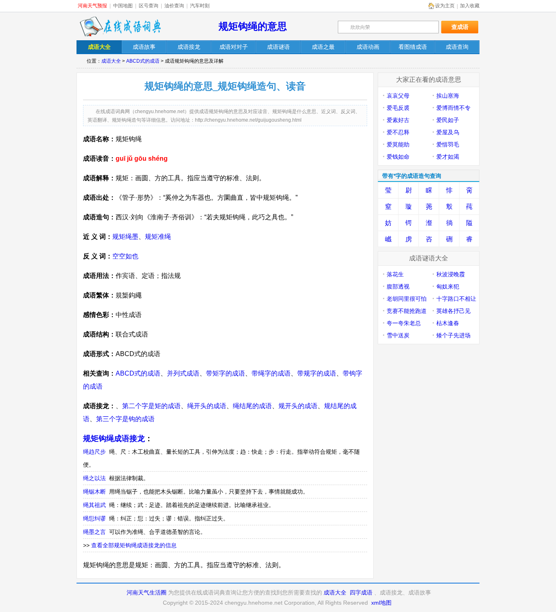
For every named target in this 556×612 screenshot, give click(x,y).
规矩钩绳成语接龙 (114, 438)
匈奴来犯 (447, 286)
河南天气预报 (92, 6)
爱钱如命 (398, 156)
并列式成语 (183, 373)
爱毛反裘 (398, 108)
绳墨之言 (94, 532)
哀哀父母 (398, 95)
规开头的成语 (297, 405)
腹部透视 (398, 286)
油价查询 (174, 6)
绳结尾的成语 (252, 405)
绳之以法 (94, 478)
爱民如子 (447, 120)
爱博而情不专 (453, 108)
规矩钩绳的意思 (253, 26)
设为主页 (445, 6)
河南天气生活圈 (146, 592)
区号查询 (148, 6)
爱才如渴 (447, 156)
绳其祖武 (94, 505)
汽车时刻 (200, 6)
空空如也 (125, 256)
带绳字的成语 (271, 373)
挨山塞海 (447, 95)
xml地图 (381, 602)
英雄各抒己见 (453, 311)
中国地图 (123, 6)
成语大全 (111, 61)
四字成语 (361, 592)
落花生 (395, 274)
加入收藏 (469, 6)
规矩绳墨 (125, 236)
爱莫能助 (398, 144)
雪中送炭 (398, 335)
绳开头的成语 (206, 405)
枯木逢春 (447, 323)
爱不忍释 (398, 132)
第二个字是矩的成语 (151, 405)
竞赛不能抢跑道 (407, 311)
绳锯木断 (94, 491)
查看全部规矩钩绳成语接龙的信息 (134, 545)
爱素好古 (398, 120)
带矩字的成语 (225, 373)
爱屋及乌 (447, 132)
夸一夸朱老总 (404, 323)
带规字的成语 (316, 373)
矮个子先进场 (453, 335)
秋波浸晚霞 (450, 274)
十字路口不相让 (456, 298)
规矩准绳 (158, 236)
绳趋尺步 (94, 451)
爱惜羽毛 (447, 144)
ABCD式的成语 (143, 61)
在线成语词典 (120, 26)
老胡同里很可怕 (407, 298)
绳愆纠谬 (94, 518)
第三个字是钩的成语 (125, 418)
